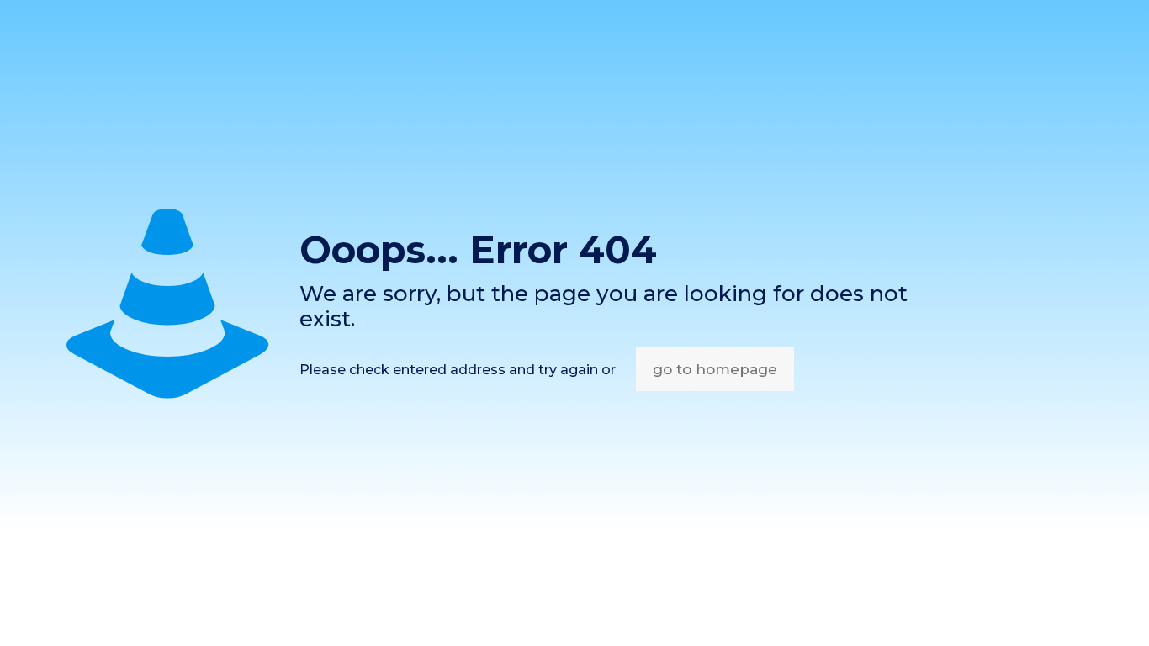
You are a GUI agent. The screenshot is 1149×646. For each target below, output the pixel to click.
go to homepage (715, 369)
